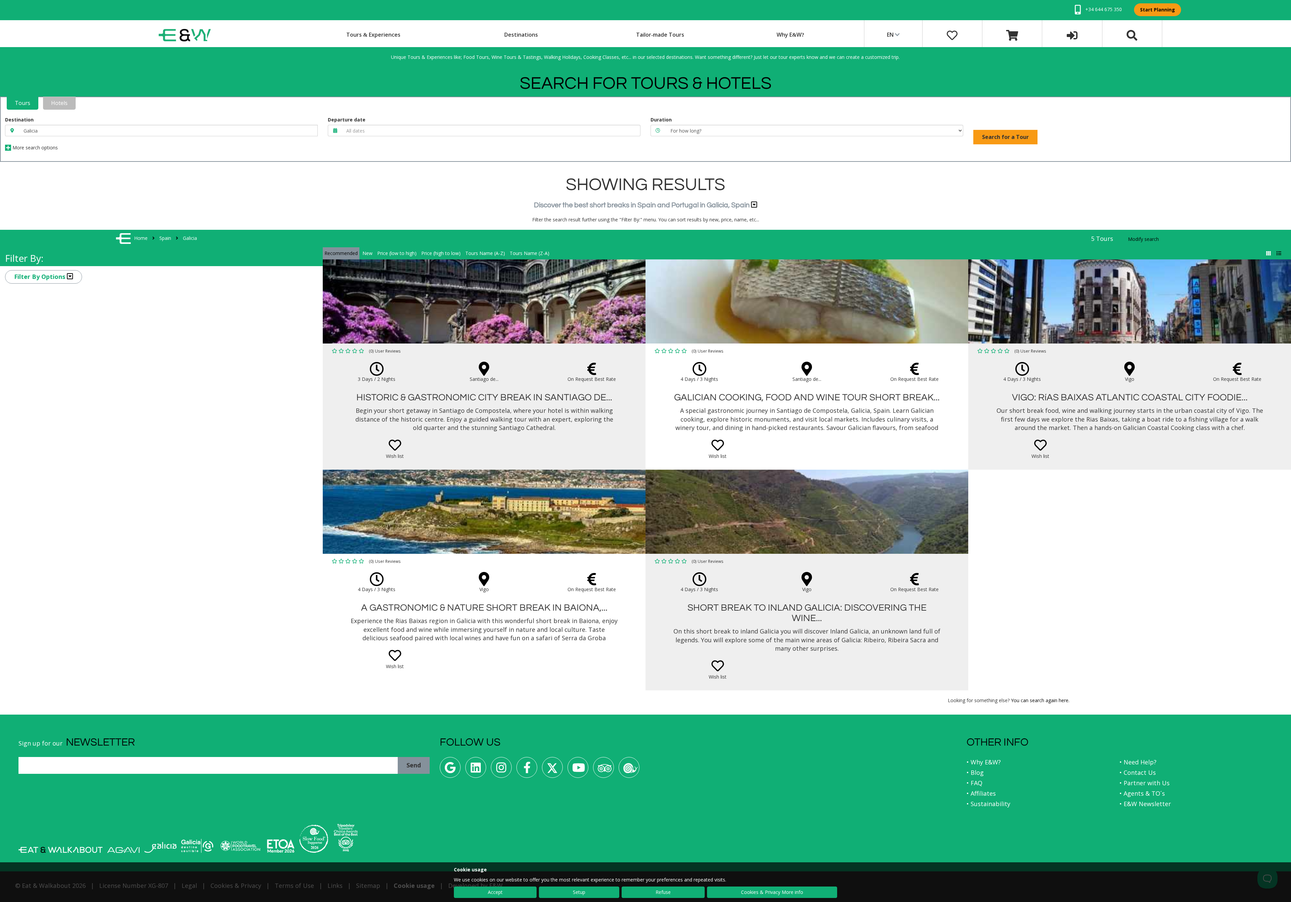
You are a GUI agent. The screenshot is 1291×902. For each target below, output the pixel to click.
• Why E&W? (984, 762)
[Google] (450, 770)
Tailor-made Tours (660, 34)
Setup (579, 892)
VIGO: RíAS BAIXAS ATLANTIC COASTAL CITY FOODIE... (1130, 397)
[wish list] (952, 34)
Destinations (521, 34)
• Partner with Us (1145, 783)
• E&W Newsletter (1145, 804)
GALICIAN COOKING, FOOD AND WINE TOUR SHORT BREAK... (807, 397)
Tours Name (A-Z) (485, 253)
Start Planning (1157, 9)
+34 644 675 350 (1103, 9)
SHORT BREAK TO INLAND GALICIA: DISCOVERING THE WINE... (807, 613)
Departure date (346, 119)
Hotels (59, 103)
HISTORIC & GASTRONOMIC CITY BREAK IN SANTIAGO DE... (484, 397)
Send (413, 765)
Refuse (663, 892)
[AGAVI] (123, 850)
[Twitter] (552, 770)
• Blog (975, 772)
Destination (19, 119)
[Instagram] (501, 770)
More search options (34, 147)
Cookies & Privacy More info (772, 892)
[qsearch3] (1132, 34)
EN (891, 34)
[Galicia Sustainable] (197, 846)
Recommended (341, 253)
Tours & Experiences (373, 34)
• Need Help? (1138, 762)
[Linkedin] (475, 770)
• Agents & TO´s (1142, 793)
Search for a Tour (1005, 137)
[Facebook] (526, 770)
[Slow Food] (629, 770)
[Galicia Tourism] (160, 847)
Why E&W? (790, 34)
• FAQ (974, 783)
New (367, 253)
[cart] (1012, 34)
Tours (22, 103)
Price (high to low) (441, 253)
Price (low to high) (397, 253)
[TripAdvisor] (603, 770)
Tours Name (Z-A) (529, 253)
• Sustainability (988, 804)
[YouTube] (578, 770)
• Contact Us (1138, 772)
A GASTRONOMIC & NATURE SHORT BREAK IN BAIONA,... (484, 608)
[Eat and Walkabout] (60, 850)
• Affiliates (981, 793)
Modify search (1143, 239)
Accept (495, 892)
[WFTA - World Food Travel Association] (240, 846)
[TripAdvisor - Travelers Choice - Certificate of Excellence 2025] (346, 838)
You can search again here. (1040, 700)
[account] (1072, 34)
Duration (661, 119)
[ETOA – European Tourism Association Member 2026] (281, 846)
